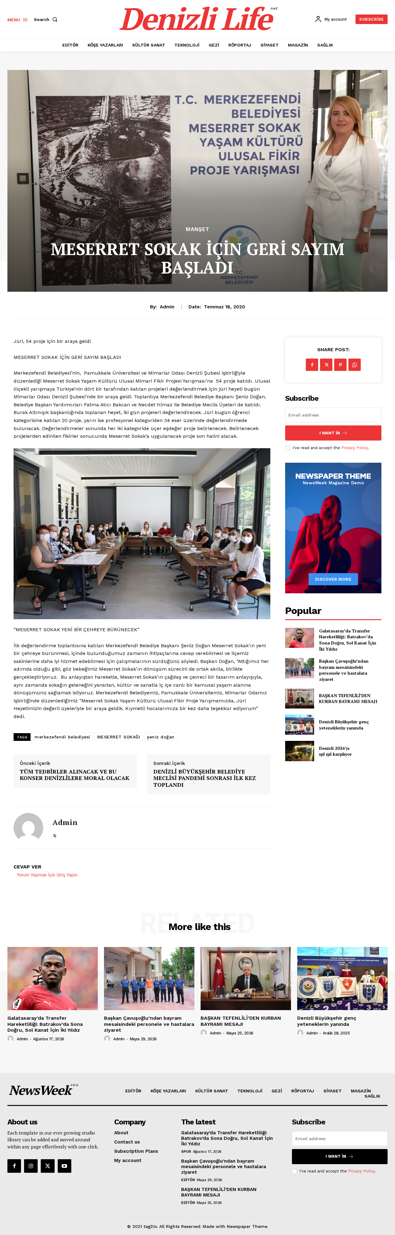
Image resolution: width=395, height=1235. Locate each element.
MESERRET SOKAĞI (118, 736)
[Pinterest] (340, 365)
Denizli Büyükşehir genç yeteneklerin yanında (344, 725)
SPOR (186, 1151)
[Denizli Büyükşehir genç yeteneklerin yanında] (299, 725)
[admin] (28, 828)
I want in (329, 433)
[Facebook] (312, 365)
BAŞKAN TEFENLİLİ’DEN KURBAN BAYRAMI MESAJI (348, 699)
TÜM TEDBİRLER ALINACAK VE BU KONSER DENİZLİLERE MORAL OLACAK (74, 775)
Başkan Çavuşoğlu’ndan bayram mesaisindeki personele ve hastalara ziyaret (343, 670)
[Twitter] (54, 834)
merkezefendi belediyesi (62, 736)
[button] (47, 19)
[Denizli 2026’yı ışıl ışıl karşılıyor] (299, 751)
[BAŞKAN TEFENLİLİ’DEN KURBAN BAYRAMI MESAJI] (299, 699)
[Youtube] (64, 1166)
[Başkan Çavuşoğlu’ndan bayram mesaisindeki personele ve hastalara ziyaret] (299, 668)
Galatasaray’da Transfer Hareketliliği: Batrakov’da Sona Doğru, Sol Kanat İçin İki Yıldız (347, 640)
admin (167, 307)
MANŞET (198, 229)
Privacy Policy (354, 447)
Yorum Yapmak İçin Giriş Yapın (47, 874)
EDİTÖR (188, 1180)
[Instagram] (31, 1166)
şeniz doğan (161, 736)
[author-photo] (11, 1038)
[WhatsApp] (354, 365)
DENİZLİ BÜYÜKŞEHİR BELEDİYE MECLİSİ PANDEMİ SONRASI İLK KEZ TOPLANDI (204, 778)
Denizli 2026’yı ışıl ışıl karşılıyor (335, 751)
